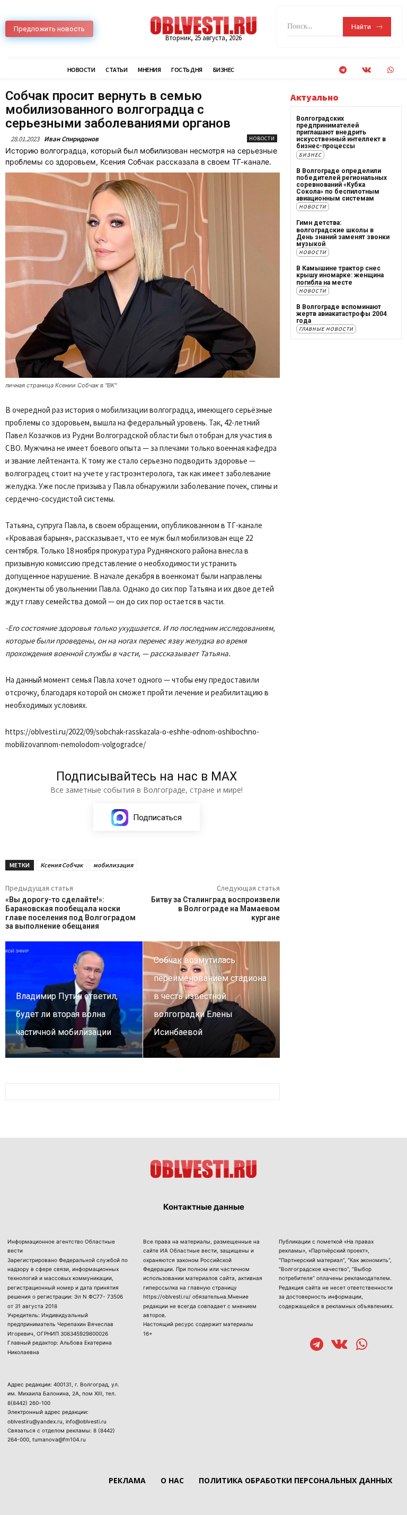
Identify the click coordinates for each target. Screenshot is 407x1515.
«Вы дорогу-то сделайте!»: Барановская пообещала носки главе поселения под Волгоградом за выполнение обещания (70, 912)
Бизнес (310, 154)
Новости (262, 138)
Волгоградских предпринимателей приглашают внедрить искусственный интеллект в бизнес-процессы (341, 132)
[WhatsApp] (390, 70)
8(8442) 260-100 (28, 1403)
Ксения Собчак (61, 865)
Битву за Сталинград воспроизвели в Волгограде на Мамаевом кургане (215, 908)
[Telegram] (342, 70)
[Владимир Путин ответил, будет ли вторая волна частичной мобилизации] (74, 999)
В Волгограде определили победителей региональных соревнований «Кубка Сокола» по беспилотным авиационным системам (341, 185)
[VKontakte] (366, 70)
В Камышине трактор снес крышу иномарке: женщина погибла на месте (340, 275)
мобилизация (113, 865)
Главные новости (326, 328)
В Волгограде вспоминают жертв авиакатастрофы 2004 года (341, 313)
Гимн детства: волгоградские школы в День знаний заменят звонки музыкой (343, 233)
